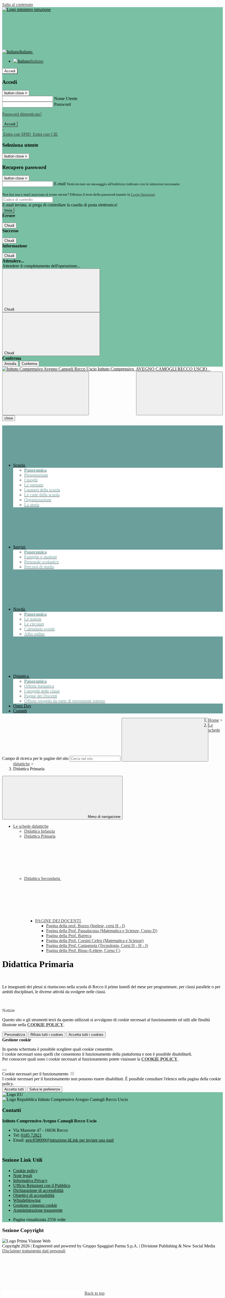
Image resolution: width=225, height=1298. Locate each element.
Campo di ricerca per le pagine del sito (35, 758)
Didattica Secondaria (42, 878)
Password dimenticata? (22, 114)
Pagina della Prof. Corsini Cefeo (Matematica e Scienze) (95, 940)
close (8, 418)
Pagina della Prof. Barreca (68, 935)
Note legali (22, 1175)
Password (62, 104)
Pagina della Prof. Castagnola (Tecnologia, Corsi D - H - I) (97, 945)
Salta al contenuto (17, 4)
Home (213, 720)
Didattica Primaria (39, 836)
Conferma (29, 364)
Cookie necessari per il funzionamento (35, 1074)
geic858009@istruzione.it (70, 1140)
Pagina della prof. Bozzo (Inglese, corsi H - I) (85, 925)
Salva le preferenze (44, 1089)
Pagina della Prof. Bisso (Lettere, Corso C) (83, 950)
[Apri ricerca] (179, 393)
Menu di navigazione (103, 817)
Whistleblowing (27, 1200)
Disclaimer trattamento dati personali (33, 1251)
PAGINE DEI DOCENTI (58, 920)
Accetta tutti (86, 1035)
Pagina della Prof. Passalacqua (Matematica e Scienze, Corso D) (101, 930)
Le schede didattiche (31, 826)
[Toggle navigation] (45, 393)
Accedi (9, 71)
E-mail (60, 183)
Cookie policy (25, 1170)
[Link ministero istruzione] (26, 9)
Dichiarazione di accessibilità (38, 1190)
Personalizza (14, 1035)
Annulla (10, 364)
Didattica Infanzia (39, 831)
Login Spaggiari (143, 194)
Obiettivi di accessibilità (33, 1195)
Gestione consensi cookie (35, 1205)
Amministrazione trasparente (38, 1210)
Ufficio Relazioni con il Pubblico (41, 1185)
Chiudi (9, 225)
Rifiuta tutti (46, 1035)
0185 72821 (31, 1135)
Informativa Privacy (30, 1180)
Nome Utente (65, 98)
